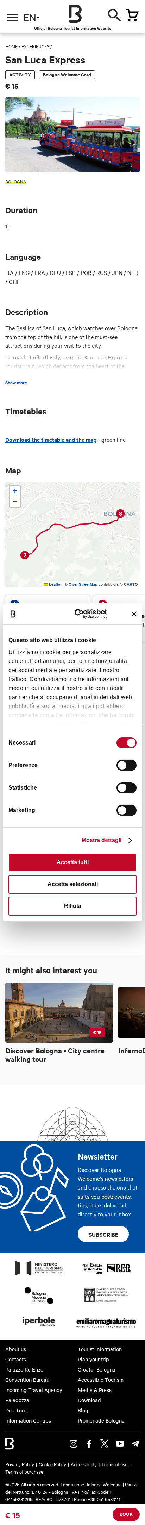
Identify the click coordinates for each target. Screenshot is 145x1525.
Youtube (120, 1443)
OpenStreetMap (83, 584)
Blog (83, 1410)
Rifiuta (72, 906)
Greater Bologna (96, 1369)
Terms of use (114, 1464)
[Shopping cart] (132, 15)
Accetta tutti (73, 862)
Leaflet (55, 584)
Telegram (135, 1443)
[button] (15, 491)
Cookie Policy (52, 1464)
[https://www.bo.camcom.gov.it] (106, 1302)
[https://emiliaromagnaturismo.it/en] (106, 1328)
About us (15, 1349)
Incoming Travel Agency (33, 1389)
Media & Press (95, 1389)
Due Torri (16, 1410)
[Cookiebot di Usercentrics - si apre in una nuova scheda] (79, 614)
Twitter (104, 1443)
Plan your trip (93, 1359)
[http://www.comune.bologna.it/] (39, 1328)
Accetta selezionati (73, 884)
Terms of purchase (24, 1471)
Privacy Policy (19, 1464)
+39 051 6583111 (104, 1499)
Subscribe (103, 1234)
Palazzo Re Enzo (24, 1369)
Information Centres (28, 1420)
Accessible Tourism (101, 1379)
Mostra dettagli (102, 840)
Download (89, 1400)
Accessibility (84, 1464)
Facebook (89, 1443)
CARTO (131, 584)
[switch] (126, 765)
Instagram (73, 1443)
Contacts (15, 1359)
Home (11, 46)
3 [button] (120, 513)
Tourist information (100, 1349)
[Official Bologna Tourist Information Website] (75, 14)
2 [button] (24, 555)
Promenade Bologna (101, 1420)
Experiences (35, 46)
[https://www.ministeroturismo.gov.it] (39, 1275)
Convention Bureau (27, 1379)
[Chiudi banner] (134, 613)
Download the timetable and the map (50, 439)
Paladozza (17, 1400)
